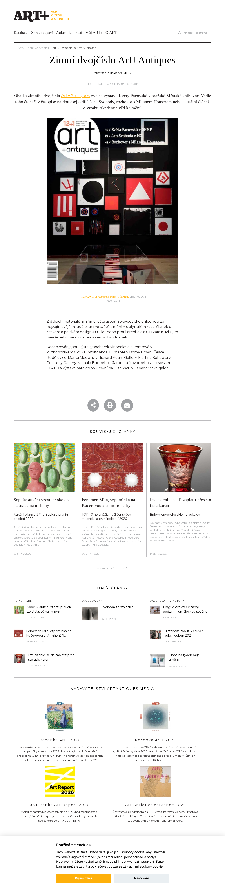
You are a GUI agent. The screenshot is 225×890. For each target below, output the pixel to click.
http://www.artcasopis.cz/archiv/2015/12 (104, 296)
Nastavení (141, 878)
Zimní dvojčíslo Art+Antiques (74, 48)
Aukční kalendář (69, 32)
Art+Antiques (75, 95)
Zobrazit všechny (110, 568)
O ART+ (112, 32)
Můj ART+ (94, 32)
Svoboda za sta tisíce (118, 607)
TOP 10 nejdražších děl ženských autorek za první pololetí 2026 (106, 517)
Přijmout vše (83, 878)
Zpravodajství (42, 32)
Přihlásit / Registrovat (194, 32)
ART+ (21, 48)
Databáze (21, 32)
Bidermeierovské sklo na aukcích (175, 515)
